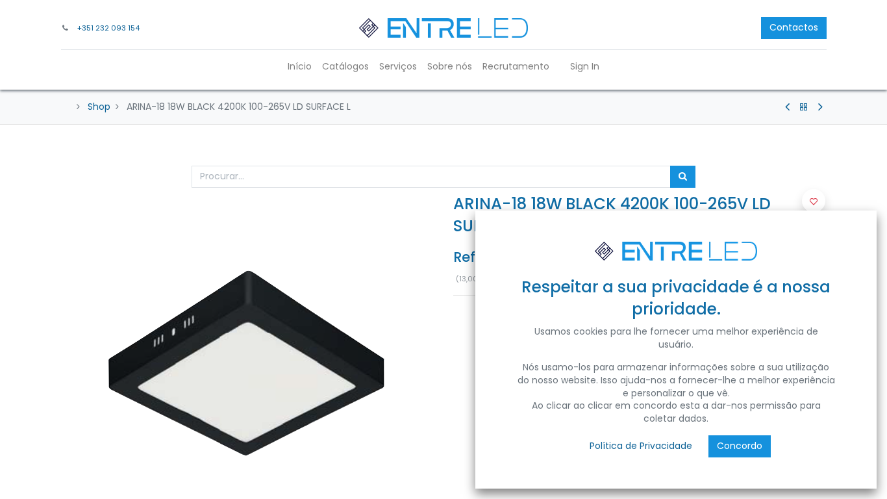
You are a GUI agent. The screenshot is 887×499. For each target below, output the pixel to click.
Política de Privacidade (641, 445)
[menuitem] (299, 67)
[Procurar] (682, 177)
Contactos (793, 27)
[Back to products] (804, 107)
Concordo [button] (739, 445)
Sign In (584, 66)
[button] (813, 200)
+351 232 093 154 (108, 28)
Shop (99, 106)
